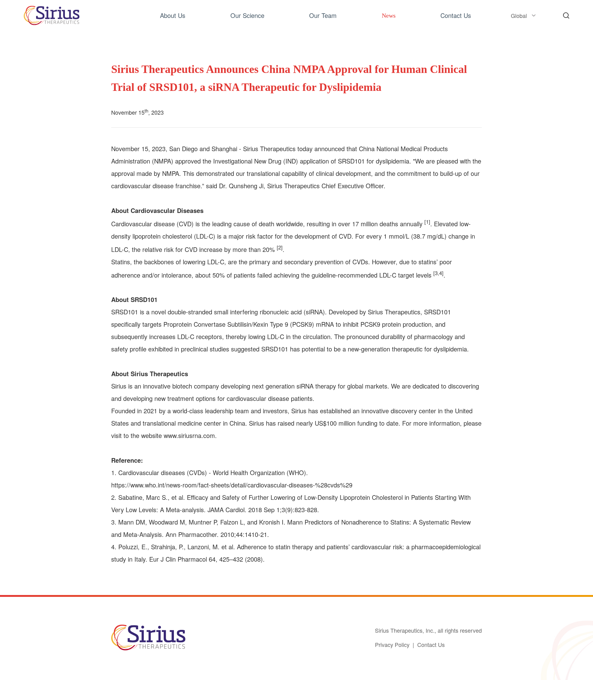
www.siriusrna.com (189, 435)
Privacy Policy (392, 644)
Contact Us (431, 644)
